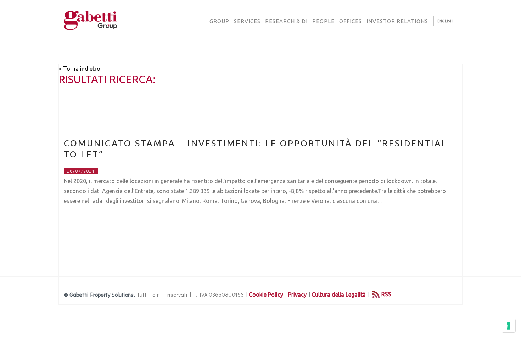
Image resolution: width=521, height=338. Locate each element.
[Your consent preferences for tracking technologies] (508, 325)
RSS (386, 294)
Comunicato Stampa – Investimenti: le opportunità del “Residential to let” (255, 148)
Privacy (297, 294)
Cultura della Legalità (339, 294)
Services (247, 21)
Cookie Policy (266, 294)
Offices (350, 21)
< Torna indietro (79, 68)
